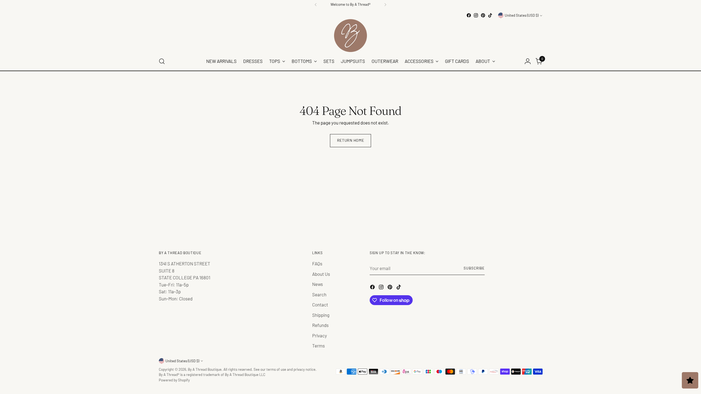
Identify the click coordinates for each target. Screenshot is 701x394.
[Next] (385, 4)
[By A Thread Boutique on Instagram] (475, 15)
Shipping (320, 315)
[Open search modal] (161, 61)
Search (319, 294)
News (317, 284)
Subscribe (474, 268)
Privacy (319, 335)
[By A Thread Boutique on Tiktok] (490, 15)
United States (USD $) (521, 15)
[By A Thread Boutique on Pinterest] (483, 15)
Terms (318, 345)
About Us (321, 274)
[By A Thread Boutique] (350, 35)
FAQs (317, 263)
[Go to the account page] (527, 61)
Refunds (320, 325)
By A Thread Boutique (205, 369)
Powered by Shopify (174, 380)
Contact (320, 304)
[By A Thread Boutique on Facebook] (468, 15)
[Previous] (316, 4)
